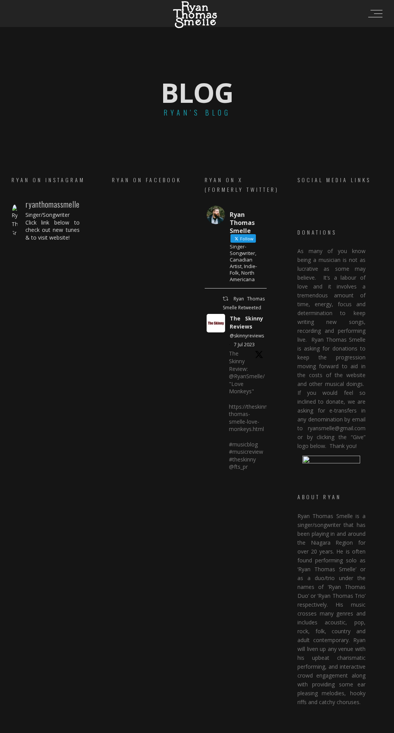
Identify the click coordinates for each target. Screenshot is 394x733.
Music (254, 356)
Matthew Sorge (260, 726)
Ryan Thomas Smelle (212, 356)
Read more (197, 391)
